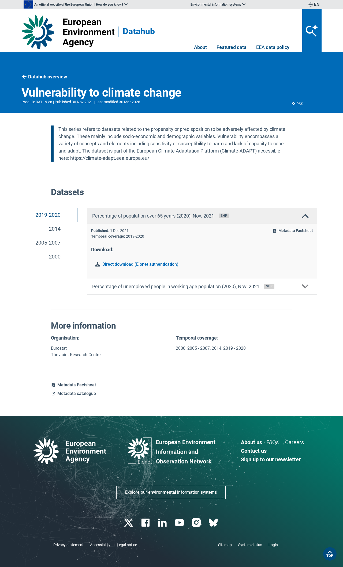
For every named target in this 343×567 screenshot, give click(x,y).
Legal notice (127, 545)
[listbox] (75, 4)
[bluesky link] (214, 522)
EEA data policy (272, 47)
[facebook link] (146, 522)
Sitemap (225, 545)
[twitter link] (129, 522)
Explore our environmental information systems (171, 492)
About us (251, 442)
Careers (294, 442)
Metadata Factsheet (295, 231)
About (200, 47)
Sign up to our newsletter (271, 459)
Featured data (232, 47)
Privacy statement (68, 545)
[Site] (67, 31)
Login (273, 545)
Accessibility (100, 545)
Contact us (254, 451)
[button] (297, 103)
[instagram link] (197, 522)
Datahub (139, 31)
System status (250, 545)
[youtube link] (180, 522)
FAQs (272, 442)
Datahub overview (47, 76)
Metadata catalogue (76, 393)
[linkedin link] (163, 522)
